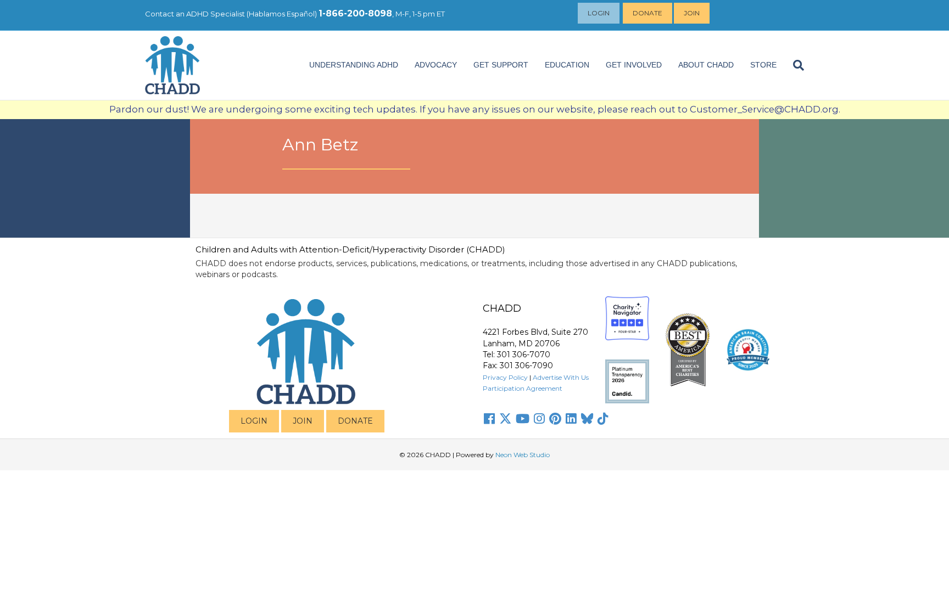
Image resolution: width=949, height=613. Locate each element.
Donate (647, 13)
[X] (505, 418)
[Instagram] (539, 418)
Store (763, 64)
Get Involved (634, 64)
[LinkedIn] (571, 418)
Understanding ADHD (353, 64)
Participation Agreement (522, 388)
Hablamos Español (282, 13)
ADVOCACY (436, 64)
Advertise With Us (561, 377)
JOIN (302, 421)
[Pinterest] (555, 418)
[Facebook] (489, 418)
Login (599, 13)
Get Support (500, 64)
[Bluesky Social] (587, 418)
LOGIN (254, 421)
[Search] (794, 65)
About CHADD (706, 64)
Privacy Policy (505, 377)
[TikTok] (603, 418)
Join (692, 13)
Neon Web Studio (522, 455)
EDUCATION (567, 64)
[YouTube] (522, 418)
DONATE (355, 421)
